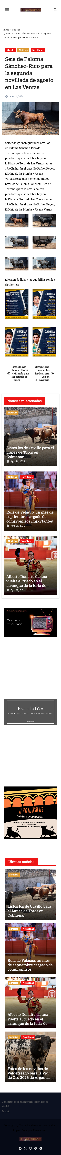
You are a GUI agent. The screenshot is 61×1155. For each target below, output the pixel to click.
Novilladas (37, 50)
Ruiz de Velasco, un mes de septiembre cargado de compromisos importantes (30, 516)
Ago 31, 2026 (18, 461)
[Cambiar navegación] (7, 9)
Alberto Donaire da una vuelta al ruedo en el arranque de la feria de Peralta (26, 583)
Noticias (23, 50)
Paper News (20, 1130)
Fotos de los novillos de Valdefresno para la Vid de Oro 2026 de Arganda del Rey (29, 1075)
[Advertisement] (31, 669)
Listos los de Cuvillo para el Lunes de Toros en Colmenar (30, 452)
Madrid (10, 50)
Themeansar (40, 1130)
